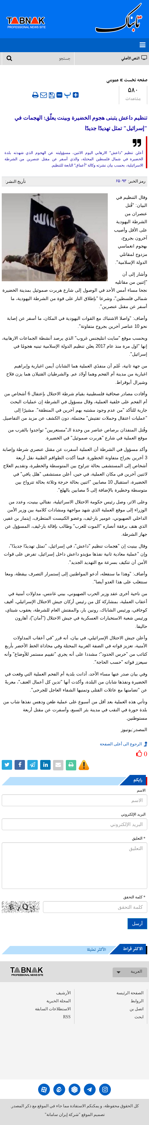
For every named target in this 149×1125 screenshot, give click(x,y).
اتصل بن (136, 1008)
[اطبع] (35, 94)
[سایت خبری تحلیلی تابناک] (30, 14)
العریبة (136, 971)
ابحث (138, 1016)
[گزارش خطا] (84, 765)
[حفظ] (52, 95)
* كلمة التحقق (134, 897)
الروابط (137, 1000)
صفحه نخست (135, 80)
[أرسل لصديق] (43, 94)
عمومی (112, 80)
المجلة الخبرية (58, 1000)
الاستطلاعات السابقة (53, 1008)
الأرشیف (63, 992)
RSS (67, 1016)
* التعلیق (139, 838)
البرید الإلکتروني (133, 814)
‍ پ (68, 94)
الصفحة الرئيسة (129, 992)
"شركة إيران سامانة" (62, 1114)
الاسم (141, 790)
